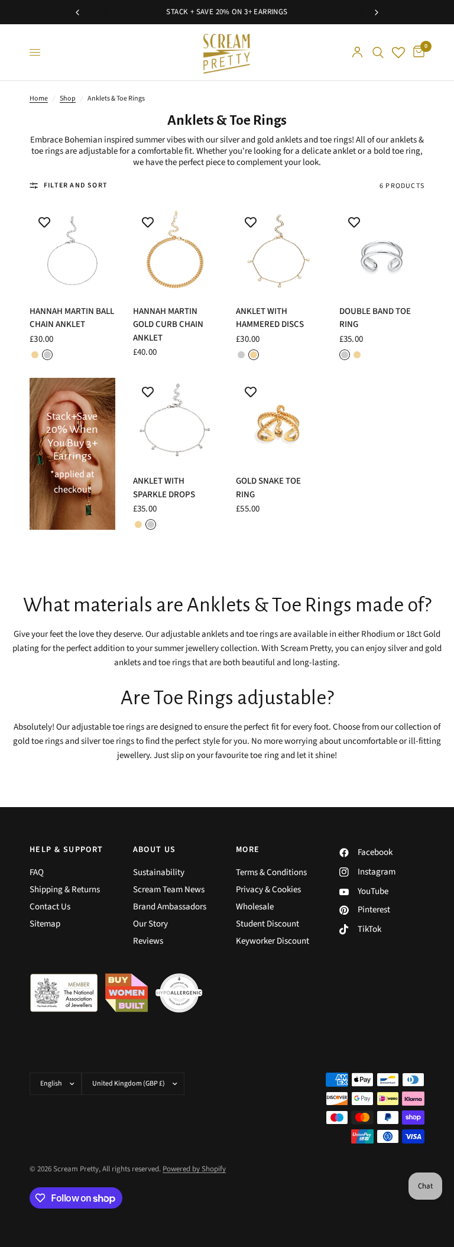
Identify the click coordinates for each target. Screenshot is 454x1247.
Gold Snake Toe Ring (268, 488)
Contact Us (50, 907)
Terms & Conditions (271, 872)
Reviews (148, 941)
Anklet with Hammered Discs (270, 318)
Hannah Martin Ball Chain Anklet (72, 318)
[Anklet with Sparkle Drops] (176, 421)
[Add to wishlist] (44, 222)
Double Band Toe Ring (375, 318)
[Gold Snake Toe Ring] (279, 421)
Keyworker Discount (272, 941)
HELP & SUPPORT (66, 850)
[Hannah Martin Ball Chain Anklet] (72, 250)
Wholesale (255, 907)
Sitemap (45, 924)
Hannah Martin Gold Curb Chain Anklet (168, 324)
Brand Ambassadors (169, 907)
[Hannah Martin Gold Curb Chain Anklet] (176, 250)
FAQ (37, 872)
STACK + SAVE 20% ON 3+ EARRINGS (226, 12)
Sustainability (158, 872)
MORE (248, 850)
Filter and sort (76, 185)
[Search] (378, 52)
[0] (416, 52)
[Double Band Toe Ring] (382, 250)
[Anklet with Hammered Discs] (279, 250)
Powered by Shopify (194, 1169)
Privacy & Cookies (268, 889)
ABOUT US (154, 850)
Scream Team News (169, 889)
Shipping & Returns (65, 889)
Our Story (150, 924)
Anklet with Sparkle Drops (164, 488)
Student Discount (267, 924)
